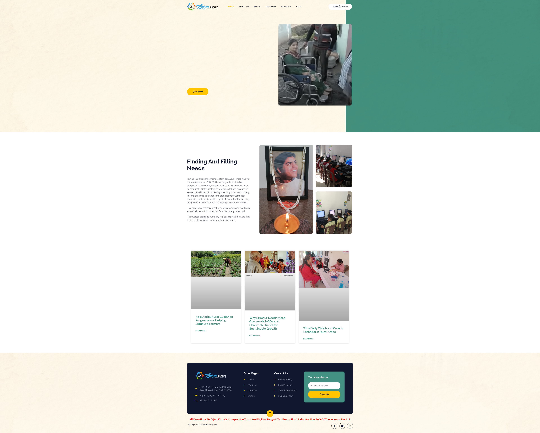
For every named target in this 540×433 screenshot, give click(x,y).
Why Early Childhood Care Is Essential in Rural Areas (323, 330)
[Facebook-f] (334, 426)
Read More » (200, 331)
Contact (286, 6)
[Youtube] (342, 426)
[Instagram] (350, 426)
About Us (244, 6)
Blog (299, 6)
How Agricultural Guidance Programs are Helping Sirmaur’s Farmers (214, 320)
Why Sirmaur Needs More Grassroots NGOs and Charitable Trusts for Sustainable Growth (267, 323)
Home (231, 6)
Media (257, 6)
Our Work (271, 6)
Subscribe (324, 394)
